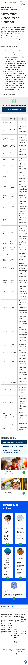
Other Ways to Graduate (4, 632)
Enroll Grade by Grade (4, 617)
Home (2, 7)
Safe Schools (17, 635)
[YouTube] (17, 654)
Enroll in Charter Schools (3, 625)
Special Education (10, 617)
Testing (9, 629)
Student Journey (9, 632)
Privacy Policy (22, 649)
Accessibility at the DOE (17, 617)
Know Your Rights (16, 628)
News (22, 625)
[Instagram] (19, 651)
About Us (23, 623)
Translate (23, 4)
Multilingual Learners (10, 621)
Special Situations (16, 638)
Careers (22, 621)
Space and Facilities (16, 641)
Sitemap (18, 649)
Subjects (10, 627)
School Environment (17, 632)
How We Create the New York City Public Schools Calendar (13, 451)
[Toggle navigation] (2, 2)
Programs (10, 635)
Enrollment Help (3, 621)
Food (15, 623)
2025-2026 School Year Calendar (13, 442)
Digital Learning (10, 624)
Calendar (9, 7)
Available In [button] (15, 109)
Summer (3, 629)
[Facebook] (17, 651)
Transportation (17, 626)
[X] (22, 651)
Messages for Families (23, 630)
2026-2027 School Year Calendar (13, 446)
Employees (23, 619)
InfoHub (24, 633)
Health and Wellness (16, 621)
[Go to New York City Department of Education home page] (17, 2)
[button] (25, 661)
